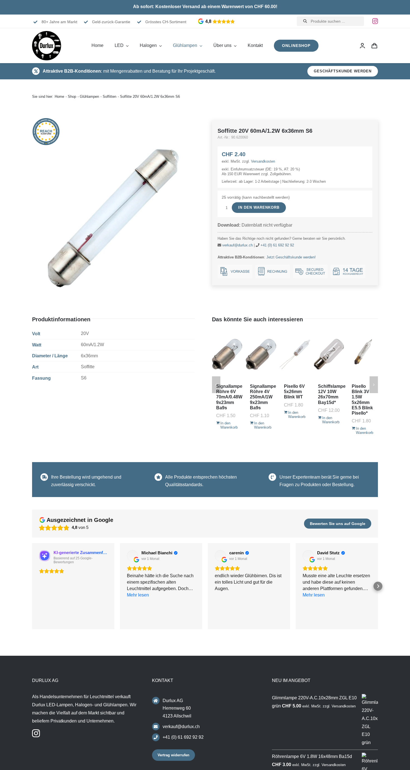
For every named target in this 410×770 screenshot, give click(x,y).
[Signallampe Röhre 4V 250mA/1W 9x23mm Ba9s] (261, 354)
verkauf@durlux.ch (237, 245)
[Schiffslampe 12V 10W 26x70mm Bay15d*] (329, 354)
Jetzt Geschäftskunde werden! (291, 257)
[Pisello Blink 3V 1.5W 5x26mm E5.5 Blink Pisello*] (363, 354)
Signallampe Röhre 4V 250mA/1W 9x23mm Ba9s (263, 397)
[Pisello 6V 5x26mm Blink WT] (295, 354)
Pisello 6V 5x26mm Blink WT (294, 391)
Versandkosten (263, 161)
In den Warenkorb (258, 207)
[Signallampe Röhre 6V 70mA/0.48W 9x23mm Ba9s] (227, 354)
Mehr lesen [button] (314, 620)
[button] (32, 587)
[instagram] (375, 21)
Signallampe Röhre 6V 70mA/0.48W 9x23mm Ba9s (229, 397)
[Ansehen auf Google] (132, 555)
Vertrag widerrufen (173, 757)
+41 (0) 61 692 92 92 (277, 245)
